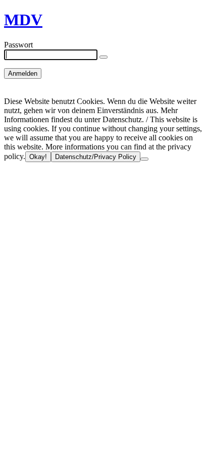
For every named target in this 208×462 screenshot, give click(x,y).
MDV (23, 20)
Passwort (18, 44)
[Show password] (103, 57)
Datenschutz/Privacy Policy (95, 157)
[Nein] (144, 159)
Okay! (38, 157)
